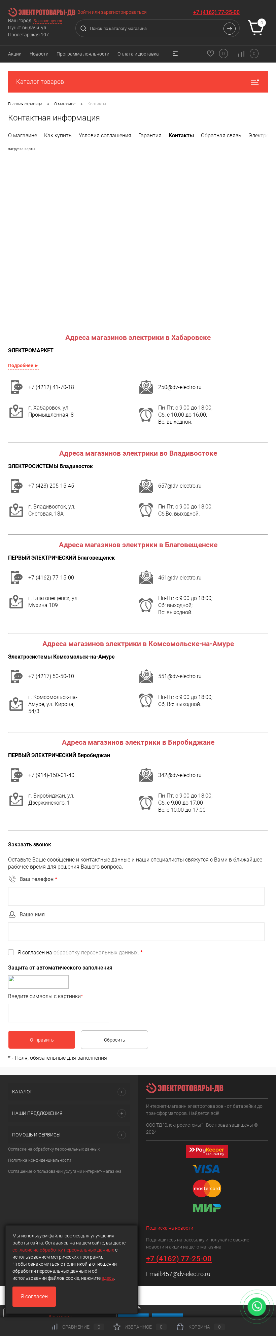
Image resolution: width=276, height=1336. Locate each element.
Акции (15, 54)
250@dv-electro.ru (180, 387)
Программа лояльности (83, 54)
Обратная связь (221, 135)
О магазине (22, 135)
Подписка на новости (169, 1228)
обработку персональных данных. (96, 952)
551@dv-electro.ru (180, 676)
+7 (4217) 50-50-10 (51, 676)
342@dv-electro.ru (180, 775)
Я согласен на (80, 952)
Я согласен (34, 1296)
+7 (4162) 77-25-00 (216, 12)
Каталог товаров (40, 81)
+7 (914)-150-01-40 (51, 775)
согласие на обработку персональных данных (63, 1250)
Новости (39, 54)
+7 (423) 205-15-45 (51, 486)
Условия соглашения (105, 135)
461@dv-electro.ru (180, 577)
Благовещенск (47, 20)
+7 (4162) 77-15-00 (51, 577)
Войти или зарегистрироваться (112, 12)
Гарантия (150, 135)
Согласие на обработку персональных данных (54, 1149)
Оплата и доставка (138, 54)
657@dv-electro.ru (180, 486)
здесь (108, 1278)
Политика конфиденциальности (39, 1160)
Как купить (58, 135)
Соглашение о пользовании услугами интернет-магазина (65, 1171)
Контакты (181, 135)
